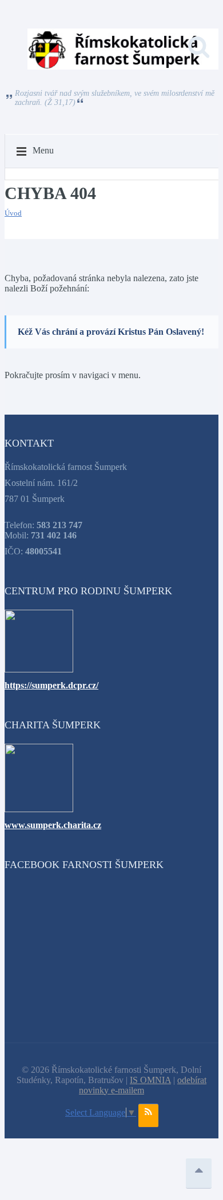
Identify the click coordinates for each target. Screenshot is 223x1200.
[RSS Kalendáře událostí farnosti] (148, 1116)
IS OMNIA (150, 1080)
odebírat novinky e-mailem (142, 1085)
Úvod (13, 213)
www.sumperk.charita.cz (53, 825)
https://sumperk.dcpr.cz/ (51, 685)
